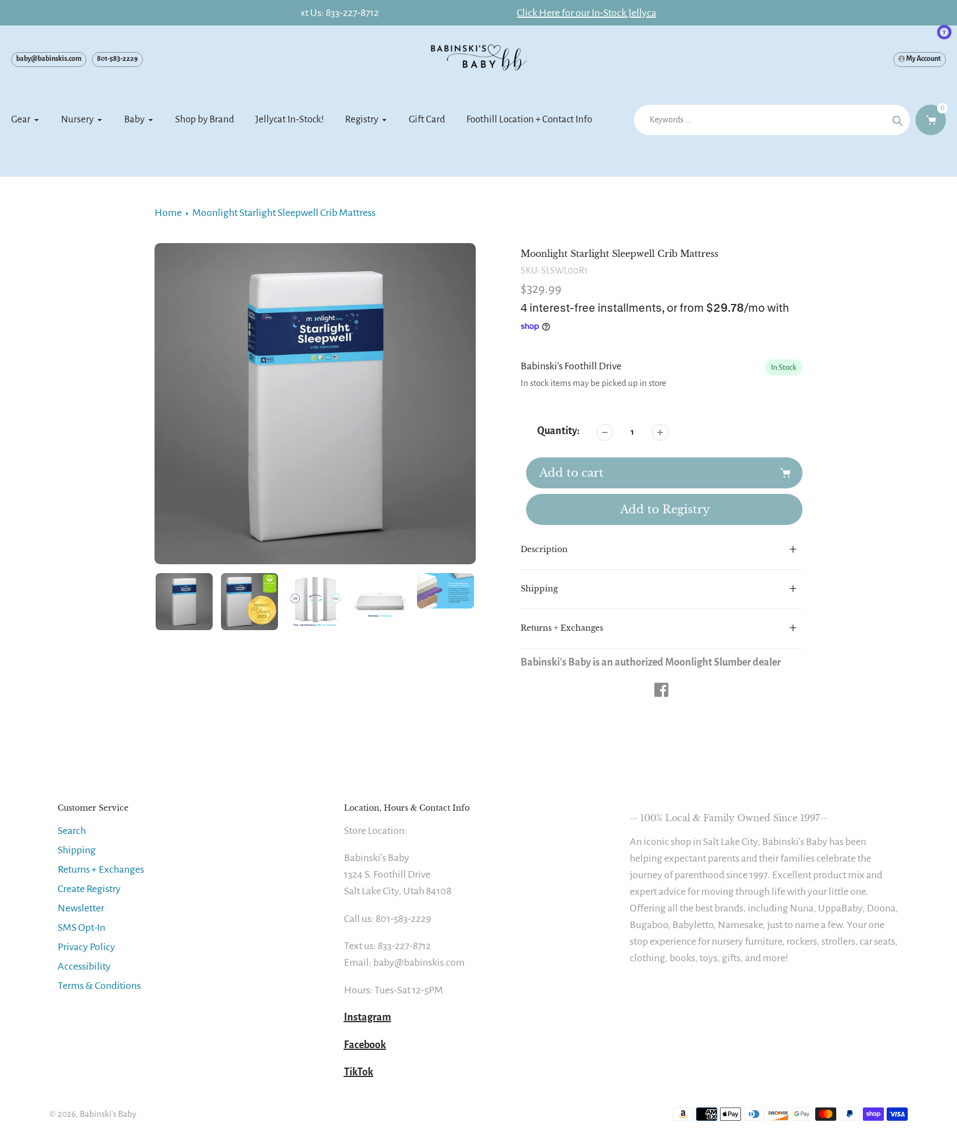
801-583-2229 (117, 59)
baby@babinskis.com (48, 59)
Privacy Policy (86, 946)
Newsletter (81, 908)
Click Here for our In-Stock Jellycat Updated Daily (478, 12)
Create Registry (89, 888)
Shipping (77, 850)
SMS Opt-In (81, 927)
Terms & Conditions (99, 985)
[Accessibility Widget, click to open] (944, 32)
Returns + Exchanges (101, 869)
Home (168, 212)
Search (72, 830)
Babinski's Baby (108, 1114)
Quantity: (558, 430)
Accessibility (84, 966)
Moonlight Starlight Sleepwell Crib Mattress (283, 212)
